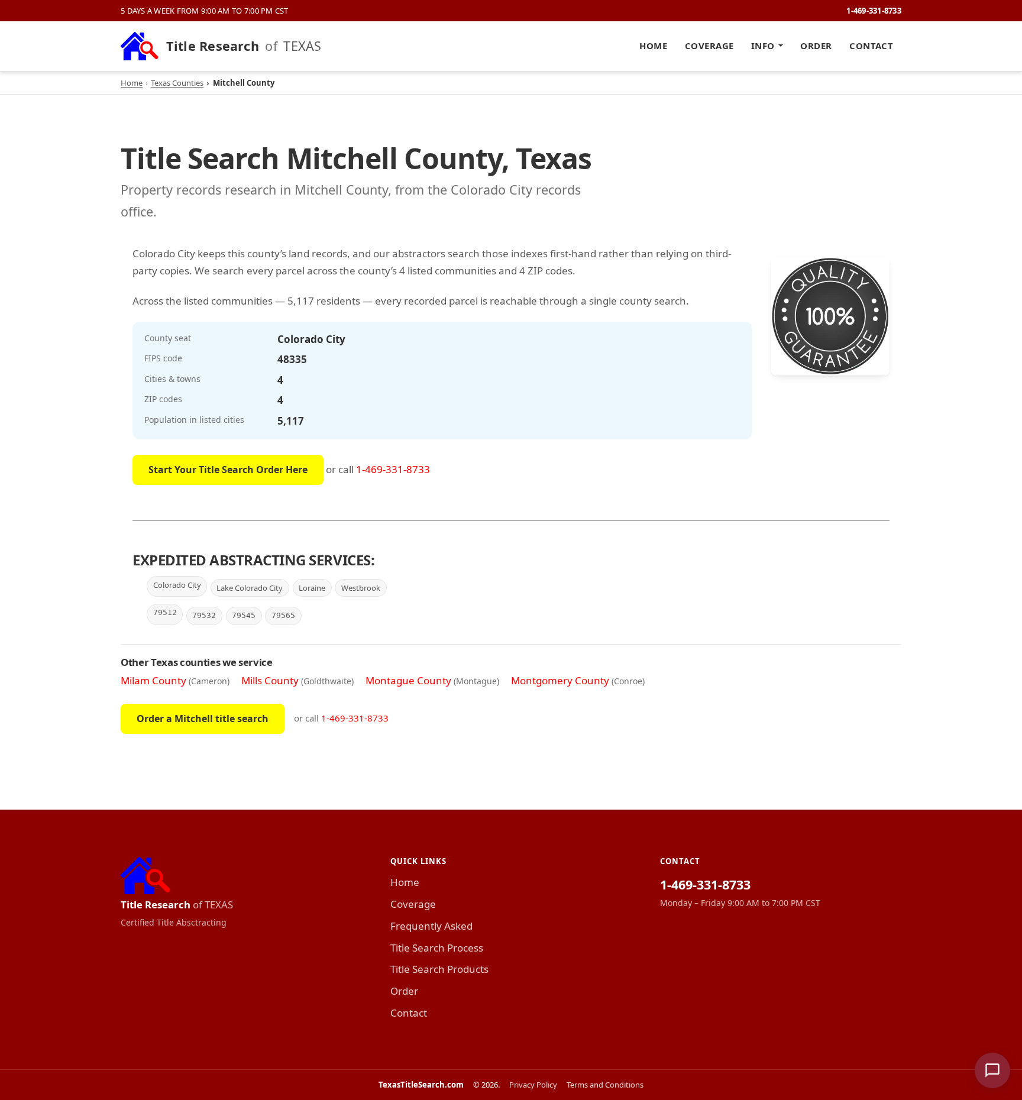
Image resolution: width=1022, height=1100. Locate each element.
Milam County (153, 680)
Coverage (709, 45)
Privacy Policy (533, 1084)
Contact (871, 45)
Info (763, 45)
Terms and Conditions (605, 1084)
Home (653, 45)
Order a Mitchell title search (203, 718)
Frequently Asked (431, 926)
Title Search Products (439, 969)
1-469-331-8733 (873, 10)
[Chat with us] (992, 1070)
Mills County (270, 680)
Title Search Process (436, 948)
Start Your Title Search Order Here (228, 469)
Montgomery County (560, 680)
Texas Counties (177, 82)
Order (816, 45)
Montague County (408, 680)
